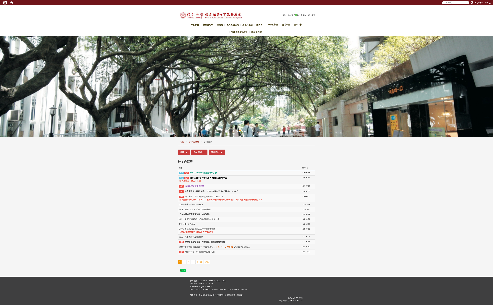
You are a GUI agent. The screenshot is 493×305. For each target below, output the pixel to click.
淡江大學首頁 (287, 15)
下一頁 (199, 262)
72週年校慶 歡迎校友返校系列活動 (200, 252)
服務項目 (260, 24)
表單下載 (298, 24)
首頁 (182, 142)
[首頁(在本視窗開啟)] (11, 2)
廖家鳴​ (244, 289)
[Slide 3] (242, 131)
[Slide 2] (240, 131)
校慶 (182, 152)
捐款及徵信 (247, 24)
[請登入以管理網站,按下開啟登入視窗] (5, 2)
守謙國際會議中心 (239, 32)
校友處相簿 (256, 32)
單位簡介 (195, 24)
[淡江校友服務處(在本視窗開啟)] (211, 15)
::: (281, 15)
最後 (207, 262)
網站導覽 (311, 15)
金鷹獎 (220, 24)
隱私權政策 (203, 295)
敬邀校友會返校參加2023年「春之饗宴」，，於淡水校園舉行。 (215, 247)
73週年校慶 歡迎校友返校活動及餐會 (195, 209)
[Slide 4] (245, 131)
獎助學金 (286, 24)
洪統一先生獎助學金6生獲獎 (191, 204)
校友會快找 (301, 15)
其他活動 (215, 152)
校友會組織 (208, 24)
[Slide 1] (237, 131)
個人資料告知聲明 (216, 295)
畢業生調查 (273, 24)
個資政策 (193, 295)
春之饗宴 (198, 152)
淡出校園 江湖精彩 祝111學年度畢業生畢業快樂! (199, 219)
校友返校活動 (232, 24)
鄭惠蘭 (240, 295)
